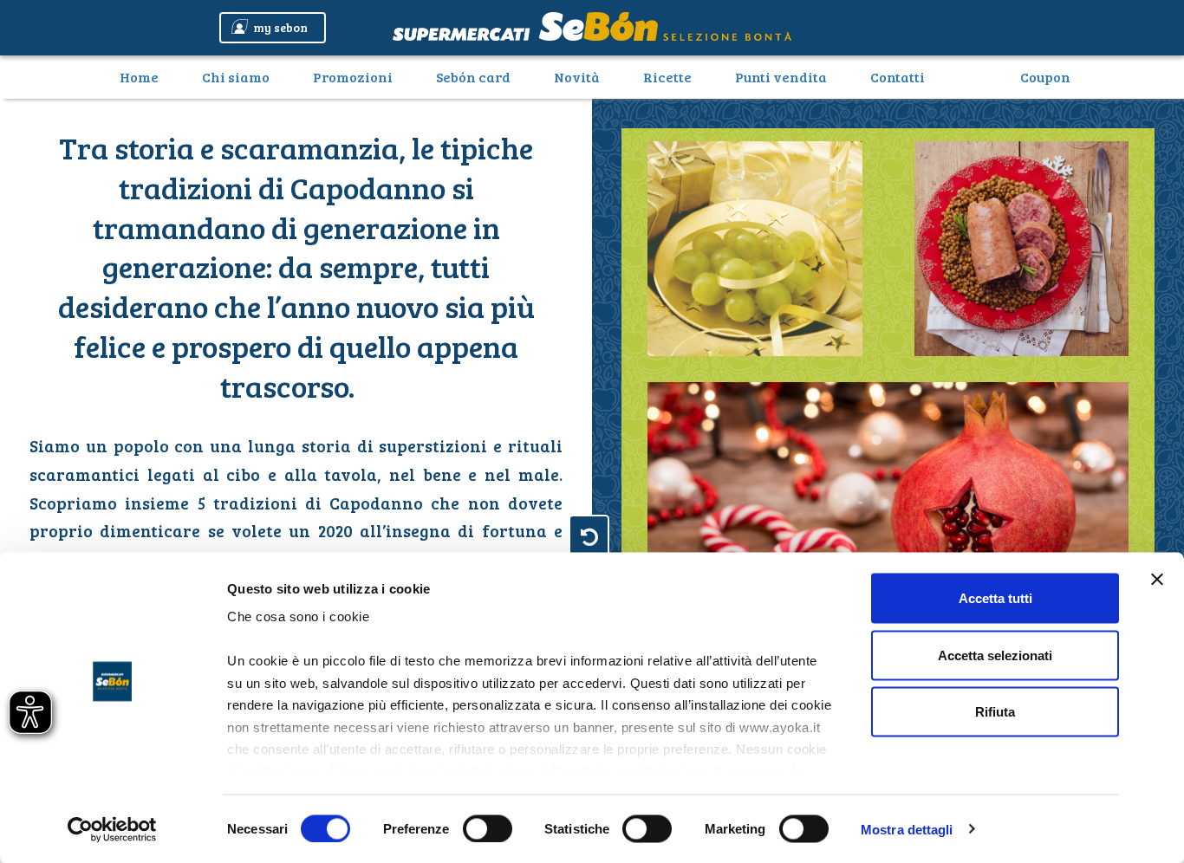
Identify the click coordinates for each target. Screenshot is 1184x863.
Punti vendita (781, 77)
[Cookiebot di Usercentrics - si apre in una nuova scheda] (112, 829)
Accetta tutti (995, 598)
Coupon (1045, 77)
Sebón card (473, 77)
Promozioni (353, 77)
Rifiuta (995, 711)
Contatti (897, 77)
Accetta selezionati (995, 654)
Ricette (667, 77)
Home (146, 76)
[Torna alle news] (589, 535)
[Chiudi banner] (1157, 580)
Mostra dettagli (907, 828)
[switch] (487, 828)
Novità (577, 77)
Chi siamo (236, 77)
